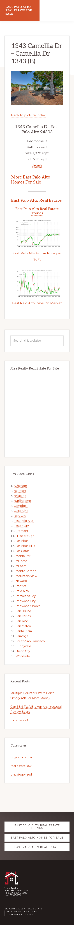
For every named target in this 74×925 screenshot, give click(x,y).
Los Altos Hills (25, 546)
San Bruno (23, 611)
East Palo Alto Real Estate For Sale (18, 10)
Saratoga (22, 636)
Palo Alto (22, 591)
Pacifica (21, 586)
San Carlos (23, 616)
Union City (23, 651)
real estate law (20, 766)
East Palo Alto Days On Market (37, 303)
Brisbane (20, 495)
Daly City (20, 516)
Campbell (21, 506)
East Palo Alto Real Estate (36, 200)
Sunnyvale (23, 646)
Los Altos (22, 541)
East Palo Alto (24, 521)
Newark (21, 581)
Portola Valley (26, 596)
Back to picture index (28, 115)
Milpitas (21, 566)
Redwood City (26, 601)
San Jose (22, 621)
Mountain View (26, 576)
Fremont (22, 531)
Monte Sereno (26, 571)
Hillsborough (25, 536)
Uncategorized (21, 774)
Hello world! (19, 720)
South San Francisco (30, 641)
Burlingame (22, 501)
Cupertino (21, 511)
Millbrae (21, 561)
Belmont (20, 490)
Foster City (21, 526)
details (37, 165)
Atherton (20, 485)
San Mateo (23, 626)
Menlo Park (24, 556)
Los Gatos (22, 551)
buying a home (21, 757)
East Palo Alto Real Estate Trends (37, 211)
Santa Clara (24, 631)
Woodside (23, 656)
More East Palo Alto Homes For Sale (30, 180)
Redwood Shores (28, 606)
